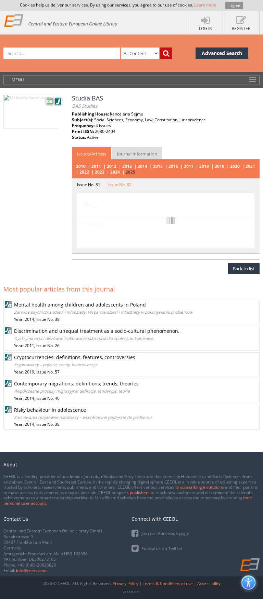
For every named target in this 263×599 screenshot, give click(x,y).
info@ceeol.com (31, 570)
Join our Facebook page (164, 533)
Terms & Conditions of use (168, 583)
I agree (234, 5)
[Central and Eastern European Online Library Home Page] (61, 20)
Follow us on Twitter (161, 548)
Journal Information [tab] (137, 154)
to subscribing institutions (199, 487)
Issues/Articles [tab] (91, 154)
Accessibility (209, 583)
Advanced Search (222, 53)
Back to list (244, 269)
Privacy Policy (125, 583)
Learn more (205, 5)
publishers (140, 492)
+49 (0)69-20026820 (36, 565)
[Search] (166, 53)
